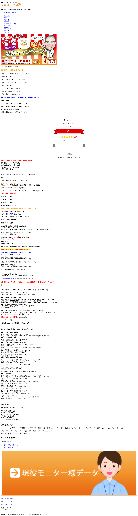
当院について (8, 17)
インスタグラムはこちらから (10, 213)
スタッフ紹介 (8, 14)
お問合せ (6, 21)
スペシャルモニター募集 (11, 446)
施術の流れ (7, 16)
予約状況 (6, 19)
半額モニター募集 (9, 444)
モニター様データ (9, 447)
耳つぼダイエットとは (10, 12)
